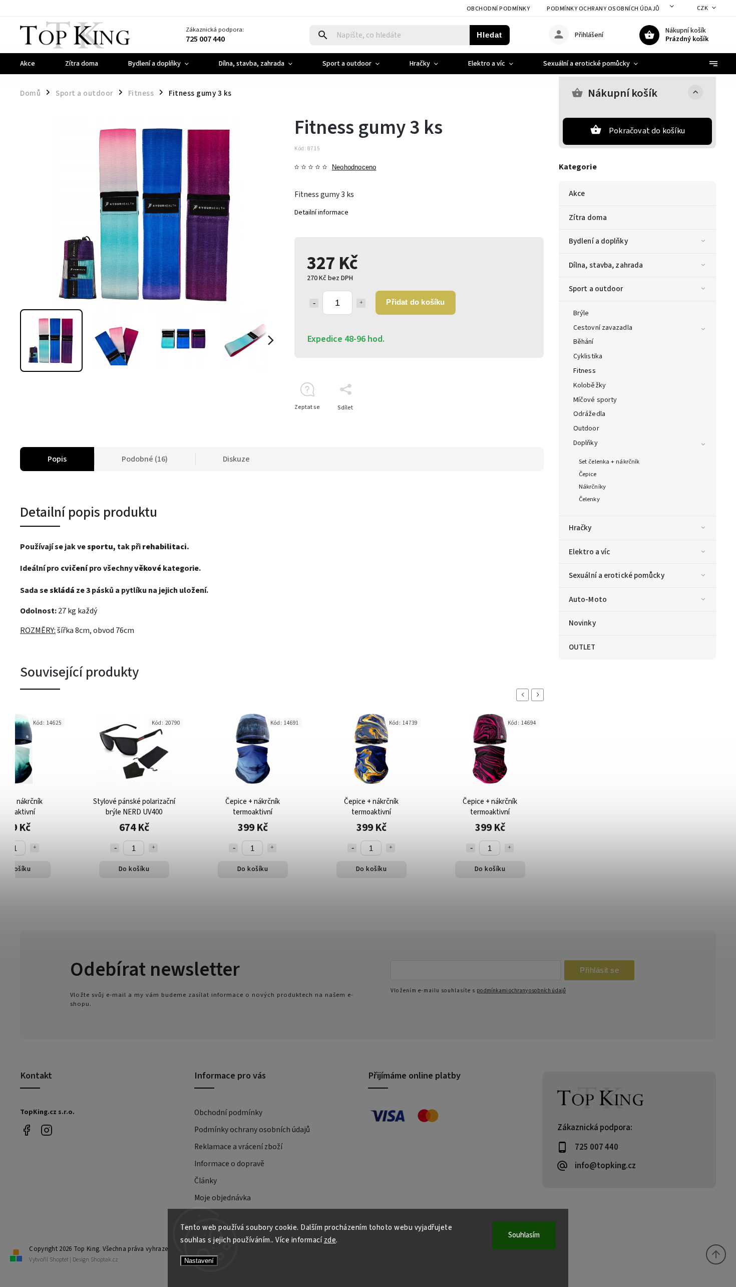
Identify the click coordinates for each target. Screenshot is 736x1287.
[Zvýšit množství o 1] (360, 303)
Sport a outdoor (596, 288)
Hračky (580, 527)
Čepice (588, 474)
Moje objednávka (222, 1197)
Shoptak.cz (104, 1259)
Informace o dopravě (229, 1163)
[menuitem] (35, 63)
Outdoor (586, 428)
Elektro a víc (589, 551)
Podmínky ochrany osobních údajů (603, 9)
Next (539, 695)
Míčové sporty (595, 400)
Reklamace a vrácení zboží (238, 1146)
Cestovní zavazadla (602, 328)
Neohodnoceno (354, 167)
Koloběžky (589, 385)
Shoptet (59, 1259)
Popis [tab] (57, 459)
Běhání (583, 342)
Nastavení (199, 1260)
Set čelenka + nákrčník (609, 461)
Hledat (489, 35)
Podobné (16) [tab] (145, 459)
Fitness (584, 371)
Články (205, 1180)
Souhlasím (524, 1235)
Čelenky (589, 499)
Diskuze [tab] (236, 459)
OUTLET (582, 647)
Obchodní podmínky (498, 9)
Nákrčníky (592, 486)
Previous (524, 695)
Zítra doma (588, 217)
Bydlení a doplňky (598, 241)
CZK (702, 8)
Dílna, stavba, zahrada (606, 265)
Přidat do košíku (415, 302)
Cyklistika (587, 356)
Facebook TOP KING (26, 1130)
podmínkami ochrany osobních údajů (521, 990)
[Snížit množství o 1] (313, 303)
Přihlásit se (599, 970)
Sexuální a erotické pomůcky (616, 575)
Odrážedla (589, 414)
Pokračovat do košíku (647, 130)
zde (330, 1240)
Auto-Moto (588, 599)
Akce (577, 193)
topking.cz (46, 1130)
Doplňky (585, 443)
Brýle (581, 313)
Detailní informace (321, 212)
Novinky (582, 622)
